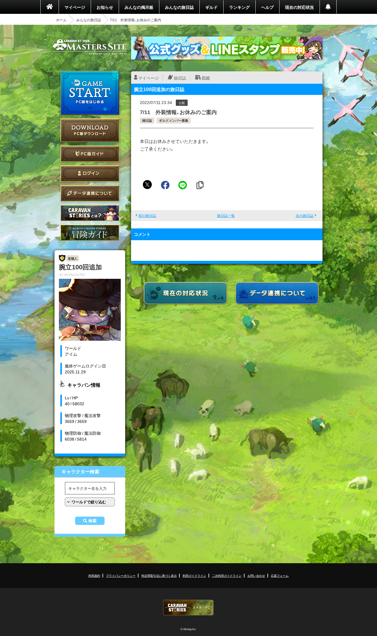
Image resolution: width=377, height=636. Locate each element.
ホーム (61, 19)
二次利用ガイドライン (227, 575)
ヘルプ (267, 7)
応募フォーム (280, 575)
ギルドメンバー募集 (173, 120)
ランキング (239, 7)
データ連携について (89, 193)
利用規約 (94, 575)
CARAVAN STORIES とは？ (89, 213)
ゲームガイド (89, 233)
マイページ (75, 7)
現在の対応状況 (299, 7)
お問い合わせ (256, 575)
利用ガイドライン (194, 575)
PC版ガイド (89, 154)
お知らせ (105, 7)
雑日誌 (147, 120)
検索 (92, 521)
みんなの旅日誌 (179, 7)
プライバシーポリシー (120, 575)
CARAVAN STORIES (188, 607)
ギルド (211, 7)
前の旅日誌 (147, 215)
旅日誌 (180, 78)
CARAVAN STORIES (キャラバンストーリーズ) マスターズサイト (90, 47)
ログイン (89, 173)
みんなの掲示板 (139, 7)
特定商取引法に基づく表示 (159, 575)
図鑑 (206, 78)
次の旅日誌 (304, 215)
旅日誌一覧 (226, 215)
